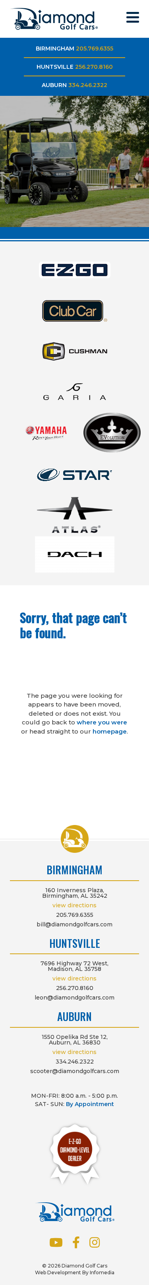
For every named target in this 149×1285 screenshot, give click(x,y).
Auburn (54, 85)
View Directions (74, 905)
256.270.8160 (94, 66)
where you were (102, 722)
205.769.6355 (94, 48)
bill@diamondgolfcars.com (74, 924)
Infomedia (102, 1272)
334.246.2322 (87, 85)
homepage (110, 731)
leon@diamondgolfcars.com (74, 997)
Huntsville (55, 66)
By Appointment (90, 1104)
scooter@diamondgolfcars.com (74, 1071)
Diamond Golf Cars (54, 19)
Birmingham (55, 48)
